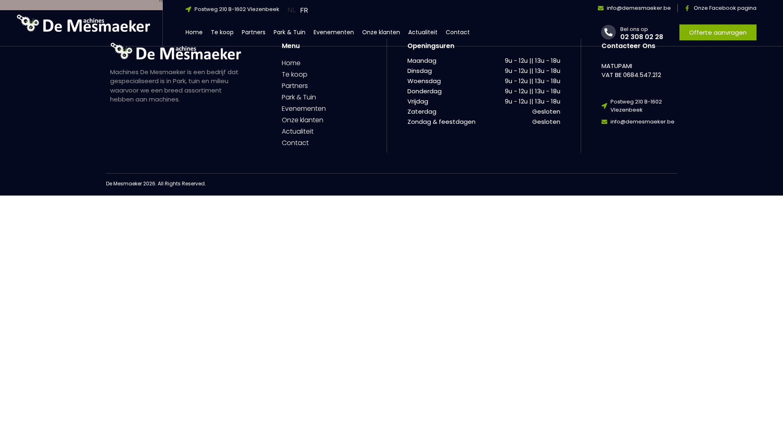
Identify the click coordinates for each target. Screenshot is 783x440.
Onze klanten (381, 32)
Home (194, 32)
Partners (253, 32)
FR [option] (304, 10)
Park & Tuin (289, 32)
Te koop (222, 32)
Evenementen (334, 32)
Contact (458, 32)
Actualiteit (423, 32)
